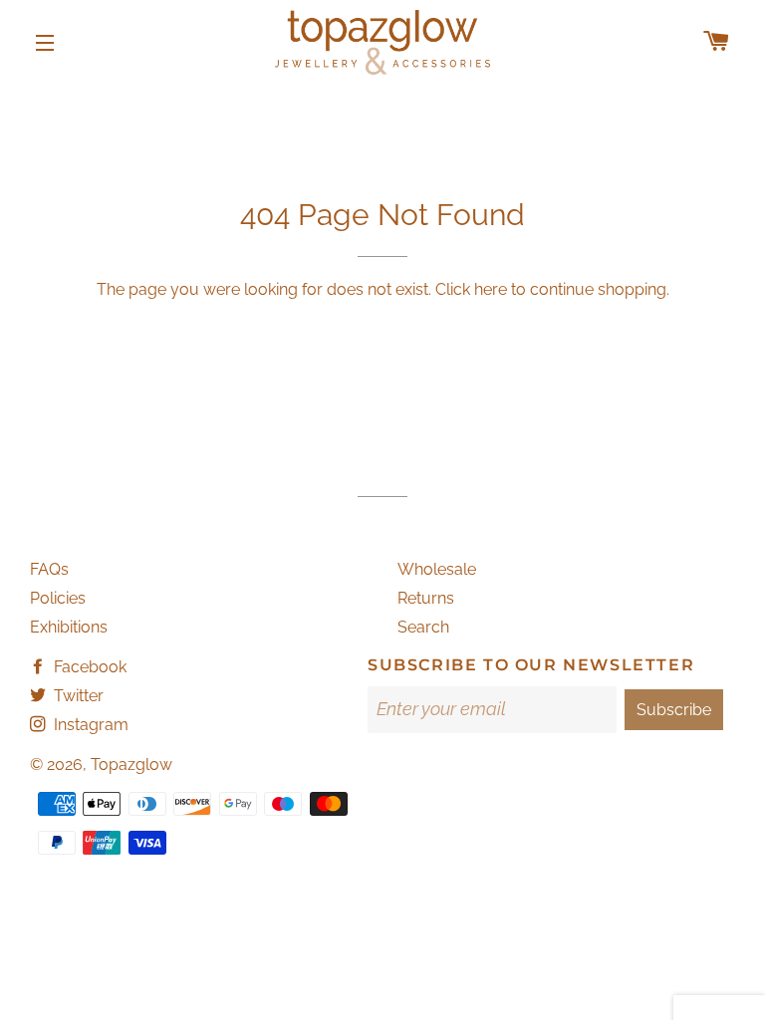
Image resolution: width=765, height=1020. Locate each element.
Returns (425, 598)
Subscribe (674, 709)
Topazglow (131, 764)
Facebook (88, 666)
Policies (58, 598)
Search (423, 627)
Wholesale (436, 569)
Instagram (89, 724)
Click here (471, 289)
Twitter (77, 695)
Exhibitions (69, 627)
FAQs (49, 569)
